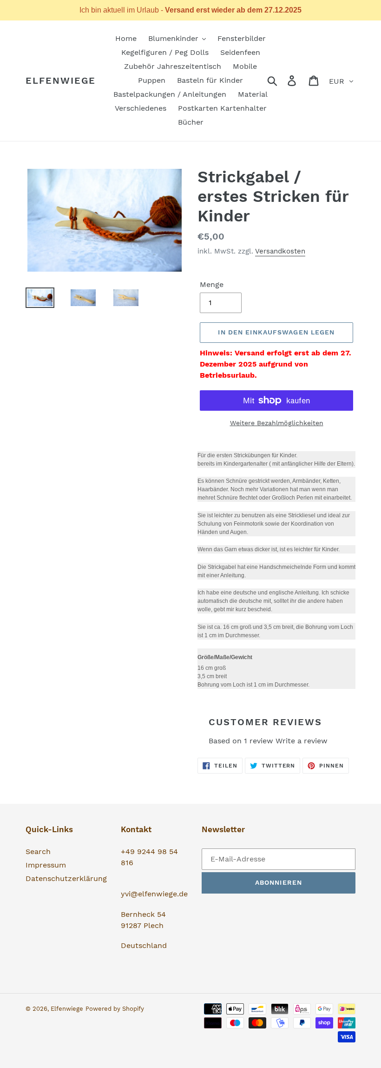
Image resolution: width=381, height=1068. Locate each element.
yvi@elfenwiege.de (154, 893)
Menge (211, 284)
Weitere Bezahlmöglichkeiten (276, 423)
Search (38, 851)
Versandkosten (280, 251)
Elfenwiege (61, 80)
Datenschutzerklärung (66, 878)
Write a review (302, 740)
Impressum (46, 865)
